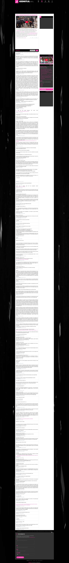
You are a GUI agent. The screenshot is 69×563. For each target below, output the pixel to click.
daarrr (23, 31)
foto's (35, 34)
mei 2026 (42, 85)
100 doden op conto (30, 34)
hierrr (20, 31)
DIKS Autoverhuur (40, 560)
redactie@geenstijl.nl (32, 537)
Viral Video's (30, 560)
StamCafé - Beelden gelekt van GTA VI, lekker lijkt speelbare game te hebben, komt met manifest (46, 69)
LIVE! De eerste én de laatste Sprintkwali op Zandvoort (47, 75)
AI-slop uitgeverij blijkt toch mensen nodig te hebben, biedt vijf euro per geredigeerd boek (46, 71)
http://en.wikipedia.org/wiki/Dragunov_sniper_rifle (22, 111)
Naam (17, 549)
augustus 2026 (42, 83)
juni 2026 (42, 84)
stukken (34, 560)
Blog (36, 560)
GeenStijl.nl (30, 562)
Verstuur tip (20, 557)
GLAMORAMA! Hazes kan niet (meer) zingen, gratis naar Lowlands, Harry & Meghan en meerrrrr (46, 76)
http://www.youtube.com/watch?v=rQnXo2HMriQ (22, 259)
